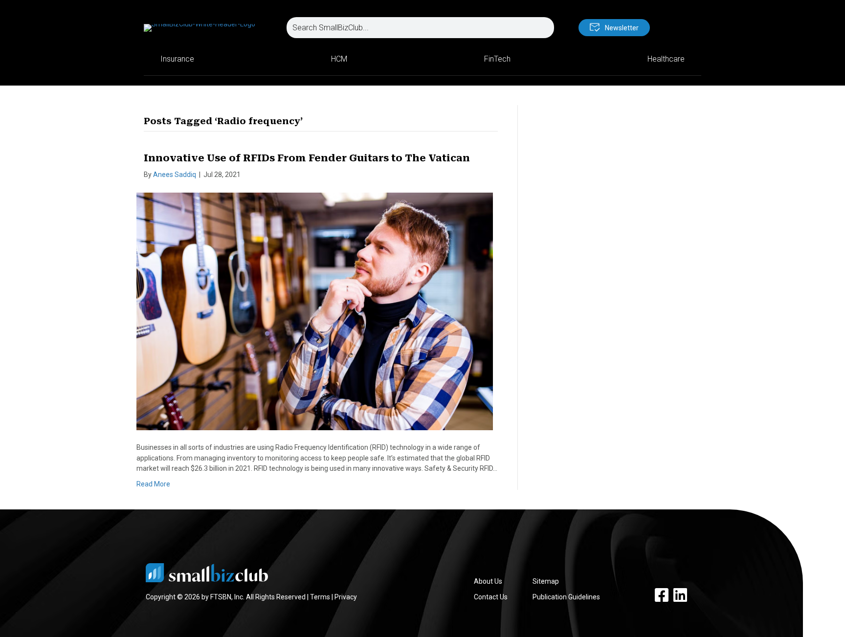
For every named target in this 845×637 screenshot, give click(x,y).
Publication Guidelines (566, 597)
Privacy (345, 597)
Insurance (177, 59)
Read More (153, 484)
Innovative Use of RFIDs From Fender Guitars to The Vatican (307, 158)
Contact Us (491, 597)
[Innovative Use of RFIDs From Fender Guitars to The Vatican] (314, 311)
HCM (339, 59)
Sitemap (546, 581)
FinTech (497, 59)
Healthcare (666, 59)
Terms (320, 597)
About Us (488, 581)
